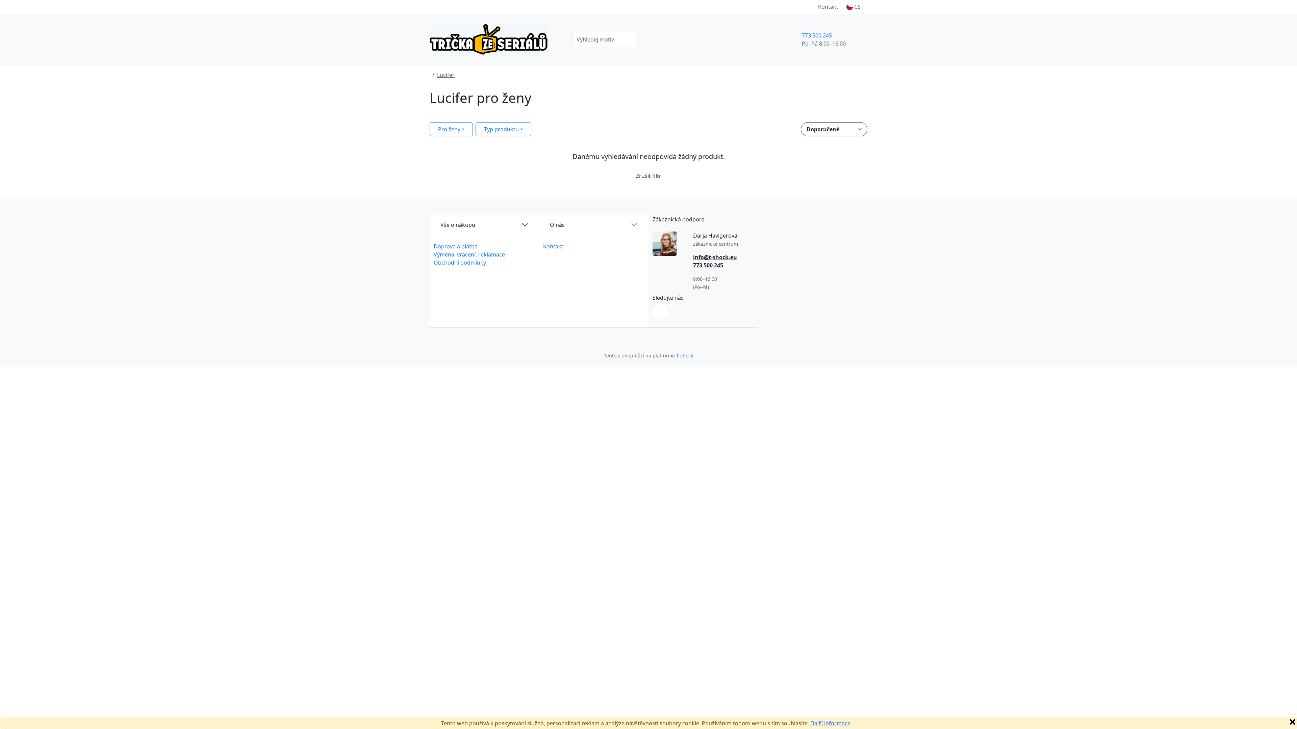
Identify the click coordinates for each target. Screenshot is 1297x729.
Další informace (830, 723)
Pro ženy (449, 129)
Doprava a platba (456, 246)
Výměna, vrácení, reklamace (469, 254)
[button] (853, 7)
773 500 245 (817, 35)
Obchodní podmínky (460, 262)
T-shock (684, 355)
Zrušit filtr (648, 176)
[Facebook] (660, 312)
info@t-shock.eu (715, 257)
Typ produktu (501, 129)
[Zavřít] (1292, 722)
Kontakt (828, 6)
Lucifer (446, 75)
